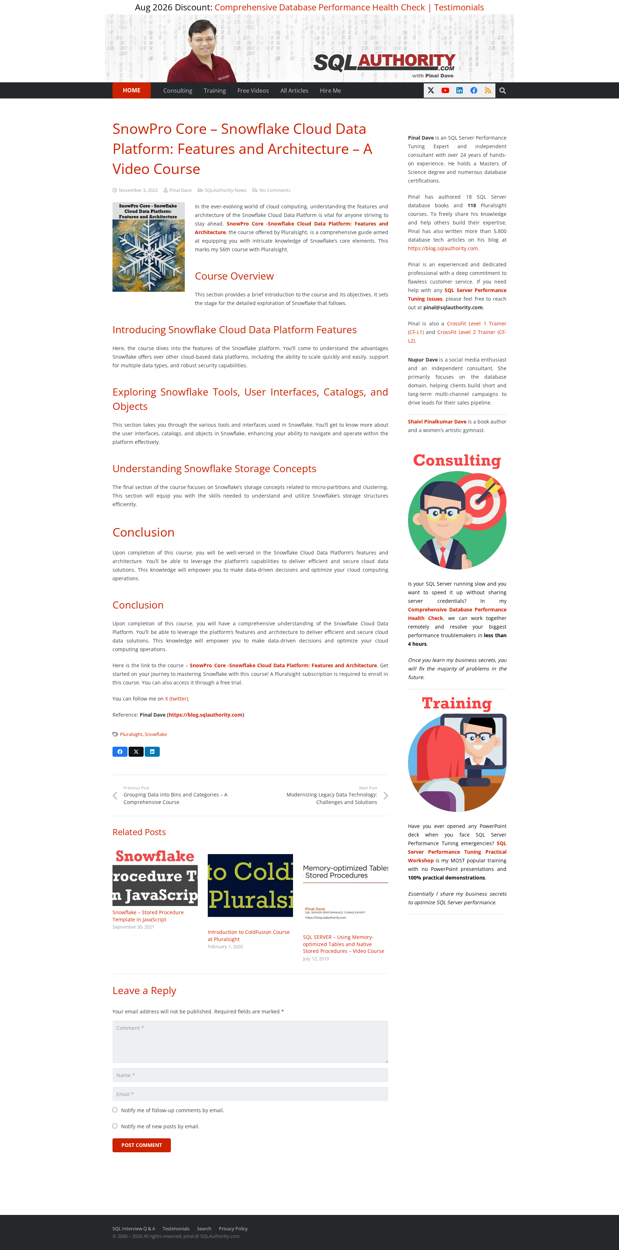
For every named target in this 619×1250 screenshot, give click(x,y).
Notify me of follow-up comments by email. (172, 1110)
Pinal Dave (180, 190)
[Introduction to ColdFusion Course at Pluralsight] (250, 886)
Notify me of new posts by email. (160, 1126)
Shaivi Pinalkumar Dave (437, 421)
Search (204, 1229)
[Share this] (120, 752)
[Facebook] (474, 90)
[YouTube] (445, 90)
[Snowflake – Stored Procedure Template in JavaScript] (155, 876)
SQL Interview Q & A (133, 1229)
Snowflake (156, 734)
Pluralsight (131, 734)
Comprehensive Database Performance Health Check (320, 7)
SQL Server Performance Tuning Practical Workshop (457, 852)
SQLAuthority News (225, 190)
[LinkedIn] (459, 90)
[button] (502, 90)
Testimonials (459, 7)
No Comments (275, 190)
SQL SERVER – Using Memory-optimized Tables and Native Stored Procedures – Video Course (343, 944)
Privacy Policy (233, 1229)
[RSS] (488, 90)
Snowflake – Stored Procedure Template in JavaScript (148, 916)
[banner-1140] (309, 48)
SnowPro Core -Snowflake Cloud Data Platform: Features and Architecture (283, 665)
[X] (431, 90)
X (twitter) (176, 698)
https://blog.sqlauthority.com (206, 714)
